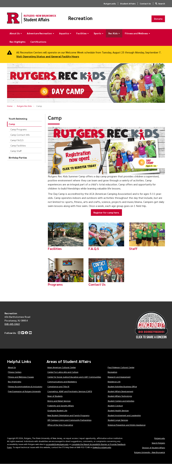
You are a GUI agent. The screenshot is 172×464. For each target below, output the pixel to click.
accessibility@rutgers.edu (57, 444)
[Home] (31, 18)
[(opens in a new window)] (106, 150)
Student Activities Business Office (122, 386)
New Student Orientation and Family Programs (68, 415)
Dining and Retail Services (59, 401)
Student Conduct (115, 405)
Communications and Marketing (62, 381)
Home (9, 106)
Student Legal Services (118, 420)
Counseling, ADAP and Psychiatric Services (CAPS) (69, 391)
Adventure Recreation (39, 33)
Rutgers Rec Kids (24, 106)
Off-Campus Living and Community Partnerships (69, 420)
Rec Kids (113, 33)
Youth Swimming (18, 118)
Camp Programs (18, 129)
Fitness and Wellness (136, 33)
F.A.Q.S (94, 248)
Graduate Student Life (57, 410)
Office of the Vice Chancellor (60, 425)
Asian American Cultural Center (61, 367)
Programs (55, 284)
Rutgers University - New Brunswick (149, 452)
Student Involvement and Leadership (124, 415)
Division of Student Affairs (153, 447)
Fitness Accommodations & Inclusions (25, 386)
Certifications (38, 41)
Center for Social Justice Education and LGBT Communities (74, 376)
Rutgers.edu (110, 3)
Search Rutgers (158, 442)
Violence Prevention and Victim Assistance (126, 425)
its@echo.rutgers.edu (102, 447)
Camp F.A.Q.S (17, 140)
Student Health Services (118, 410)
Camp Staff (16, 150)
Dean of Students (54, 396)
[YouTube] (30, 332)
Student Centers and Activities (121, 401)
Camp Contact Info (20, 134)
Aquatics (64, 33)
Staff (133, 248)
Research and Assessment (119, 376)
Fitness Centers (14, 372)
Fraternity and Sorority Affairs (60, 405)
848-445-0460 (12, 323)
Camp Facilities (18, 145)
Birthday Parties (18, 157)
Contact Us (145, 3)
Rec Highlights (17, 41)
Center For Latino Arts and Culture (62, 372)
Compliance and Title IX (58, 386)
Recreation (80, 18)
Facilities (81, 33)
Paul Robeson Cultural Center (121, 367)
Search (161, 3)
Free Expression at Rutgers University (24, 391)
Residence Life (114, 381)
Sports (98, 33)
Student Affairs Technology (120, 396)
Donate (158, 18)
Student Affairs (128, 3)
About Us (15, 33)
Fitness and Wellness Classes (21, 376)
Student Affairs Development (120, 391)
